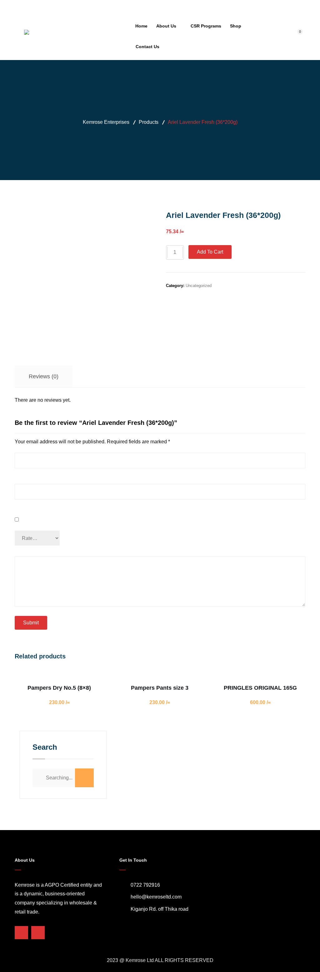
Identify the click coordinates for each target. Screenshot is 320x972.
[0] (297, 36)
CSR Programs (206, 25)
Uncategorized (199, 285)
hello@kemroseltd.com (156, 896)
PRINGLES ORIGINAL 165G (260, 688)
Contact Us (147, 46)
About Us (166, 25)
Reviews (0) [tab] (43, 376)
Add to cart (210, 251)
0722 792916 (145, 885)
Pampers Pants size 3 (159, 688)
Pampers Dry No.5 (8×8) (59, 688)
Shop (235, 25)
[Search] (84, 777)
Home (141, 25)
